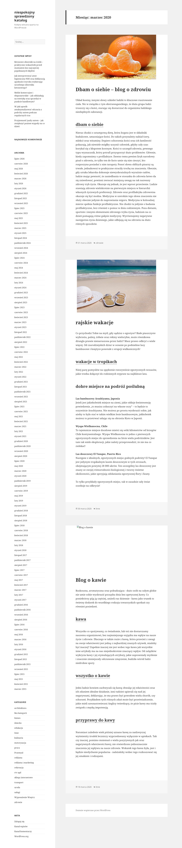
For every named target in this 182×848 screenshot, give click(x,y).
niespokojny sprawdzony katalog (24, 16)
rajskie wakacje (94, 322)
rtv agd (17, 772)
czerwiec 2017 (21, 575)
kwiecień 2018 (21, 535)
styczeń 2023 (20, 327)
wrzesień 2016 (21, 614)
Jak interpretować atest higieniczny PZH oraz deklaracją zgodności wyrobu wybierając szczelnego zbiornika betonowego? (29, 81)
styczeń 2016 (20, 649)
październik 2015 (22, 664)
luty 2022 (18, 371)
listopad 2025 (20, 198)
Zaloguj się (19, 821)
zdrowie (18, 802)
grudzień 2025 (21, 193)
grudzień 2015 (21, 654)
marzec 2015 (20, 689)
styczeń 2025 (20, 233)
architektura (20, 708)
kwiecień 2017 (21, 585)
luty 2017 (18, 595)
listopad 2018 (20, 515)
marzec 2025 (20, 228)
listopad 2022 (20, 332)
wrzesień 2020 (21, 451)
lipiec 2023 (19, 307)
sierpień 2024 (20, 253)
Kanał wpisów (21, 826)
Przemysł (18, 752)
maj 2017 (18, 580)
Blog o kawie (91, 580)
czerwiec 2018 (21, 530)
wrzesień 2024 (21, 248)
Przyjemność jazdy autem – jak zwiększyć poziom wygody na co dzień (29, 123)
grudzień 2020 (21, 441)
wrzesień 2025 (21, 203)
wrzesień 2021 (21, 396)
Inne (16, 733)
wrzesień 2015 (21, 669)
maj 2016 (18, 634)
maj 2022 (18, 357)
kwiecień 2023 (21, 317)
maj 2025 (18, 218)
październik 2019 (22, 481)
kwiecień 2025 (21, 223)
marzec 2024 (20, 277)
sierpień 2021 (20, 401)
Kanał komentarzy (23, 831)
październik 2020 (22, 446)
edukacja (18, 728)
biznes (17, 718)
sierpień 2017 (20, 565)
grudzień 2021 (21, 381)
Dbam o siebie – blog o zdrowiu (113, 89)
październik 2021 (22, 391)
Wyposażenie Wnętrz (24, 797)
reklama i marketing (24, 762)
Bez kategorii (20, 713)
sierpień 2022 (20, 342)
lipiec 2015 (19, 674)
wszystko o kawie (93, 675)
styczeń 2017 (20, 599)
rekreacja (19, 767)
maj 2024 (18, 267)
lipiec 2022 (19, 347)
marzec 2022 (20, 367)
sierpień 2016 (20, 619)
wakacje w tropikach (96, 361)
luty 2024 (18, 282)
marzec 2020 (20, 471)
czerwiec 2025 (21, 213)
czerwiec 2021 (21, 411)
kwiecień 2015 (21, 684)
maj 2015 (18, 679)
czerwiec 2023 (21, 312)
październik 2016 (22, 609)
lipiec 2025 (19, 208)
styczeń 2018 (20, 550)
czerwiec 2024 (21, 262)
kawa (81, 619)
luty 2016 (18, 644)
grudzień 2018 (21, 510)
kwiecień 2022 (21, 362)
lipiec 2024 (19, 257)
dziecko (18, 723)
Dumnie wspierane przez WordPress (93, 810)
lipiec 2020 (19, 461)
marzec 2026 (20, 178)
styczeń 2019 (20, 505)
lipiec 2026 (19, 158)
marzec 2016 (20, 639)
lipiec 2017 (19, 570)
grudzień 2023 (21, 292)
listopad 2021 (20, 386)
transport (18, 782)
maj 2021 (18, 416)
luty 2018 (18, 545)
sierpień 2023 (20, 302)
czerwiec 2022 (21, 352)
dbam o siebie (89, 124)
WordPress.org (21, 836)
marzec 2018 (20, 540)
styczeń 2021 (20, 436)
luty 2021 (18, 431)
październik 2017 (22, 560)
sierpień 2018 (20, 520)
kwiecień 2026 (21, 173)
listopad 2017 (20, 555)
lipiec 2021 (19, 406)
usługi (17, 792)
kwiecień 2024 (21, 272)
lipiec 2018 (19, 525)
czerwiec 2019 (21, 490)
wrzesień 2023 (21, 297)
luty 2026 (18, 183)
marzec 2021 (20, 426)
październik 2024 (22, 243)
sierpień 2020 (20, 456)
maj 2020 (18, 466)
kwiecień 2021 (21, 421)
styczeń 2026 (20, 188)
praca (17, 747)
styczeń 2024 (20, 287)
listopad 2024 (20, 238)
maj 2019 (18, 495)
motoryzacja (20, 742)
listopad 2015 (20, 659)
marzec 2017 (20, 590)
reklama (18, 757)
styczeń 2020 (20, 476)
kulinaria (18, 737)
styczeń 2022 (20, 376)
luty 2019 (18, 500)
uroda (17, 787)
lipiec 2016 (19, 624)
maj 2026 (18, 168)
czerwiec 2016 (21, 629)
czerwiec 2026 (21, 163)
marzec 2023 (20, 322)
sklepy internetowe (23, 777)
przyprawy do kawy (95, 720)
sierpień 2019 (20, 485)
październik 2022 (22, 337)
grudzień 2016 (21, 604)
